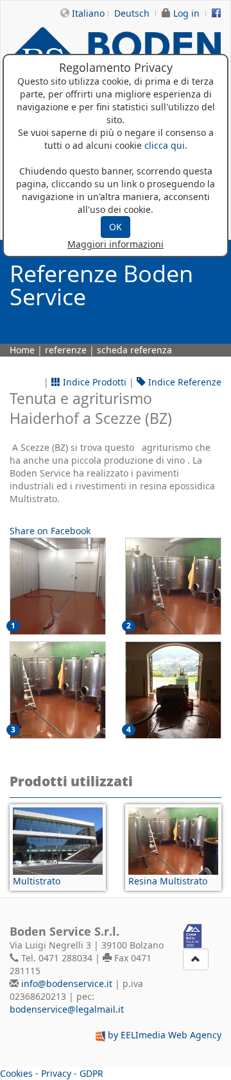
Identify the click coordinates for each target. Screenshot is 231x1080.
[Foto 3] (173, 690)
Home (22, 350)
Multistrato (36, 881)
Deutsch (132, 13)
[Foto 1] (173, 586)
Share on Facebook (50, 531)
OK (115, 227)
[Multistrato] (58, 841)
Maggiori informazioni (115, 244)
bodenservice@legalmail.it (67, 1009)
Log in (186, 13)
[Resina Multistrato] (173, 841)
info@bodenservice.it (66, 983)
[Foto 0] (57, 586)
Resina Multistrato (167, 881)
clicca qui (164, 145)
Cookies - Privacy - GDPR (51, 1073)
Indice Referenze (183, 382)
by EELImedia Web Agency (164, 1035)
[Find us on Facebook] (216, 13)
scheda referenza (134, 350)
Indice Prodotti (93, 382)
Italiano (88, 13)
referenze (66, 350)
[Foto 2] (57, 690)
